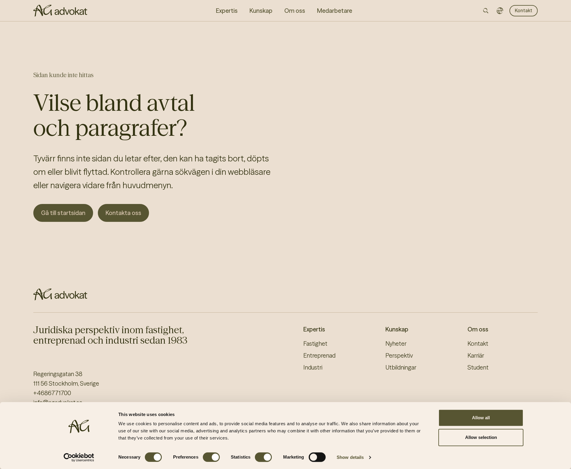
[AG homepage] (60, 11)
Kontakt (523, 10)
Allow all (481, 417)
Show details (350, 457)
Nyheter (396, 343)
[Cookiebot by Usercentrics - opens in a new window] (79, 457)
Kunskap (396, 329)
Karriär (476, 355)
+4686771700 (52, 393)
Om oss (478, 329)
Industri (312, 367)
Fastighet (315, 343)
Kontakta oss (123, 212)
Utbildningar (400, 367)
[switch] (211, 457)
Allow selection (481, 437)
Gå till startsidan (63, 212)
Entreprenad (319, 355)
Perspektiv (399, 355)
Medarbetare (334, 10)
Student (478, 367)
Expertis (314, 329)
